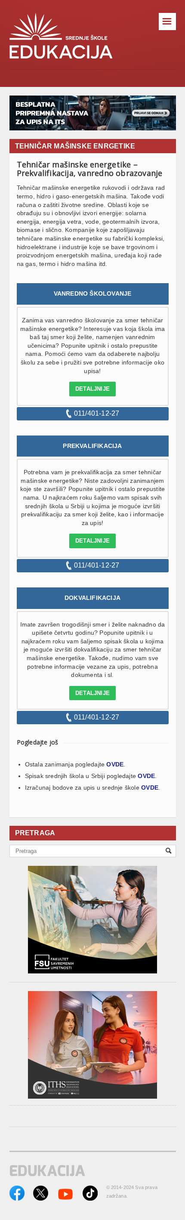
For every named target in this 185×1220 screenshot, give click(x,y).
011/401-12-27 (97, 413)
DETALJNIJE (92, 389)
